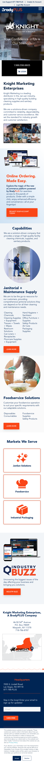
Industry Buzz (12, 592)
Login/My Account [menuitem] (23, 5)
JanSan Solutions (22, 466)
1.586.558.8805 (22, 65)
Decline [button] (26, 758)
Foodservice (22, 492)
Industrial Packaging (22, 518)
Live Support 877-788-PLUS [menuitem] (13, 2)
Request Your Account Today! (19, 212)
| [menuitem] (14, 5)
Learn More (11, 349)
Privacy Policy (13, 742)
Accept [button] (17, 758)
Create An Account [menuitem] (34, 2)
